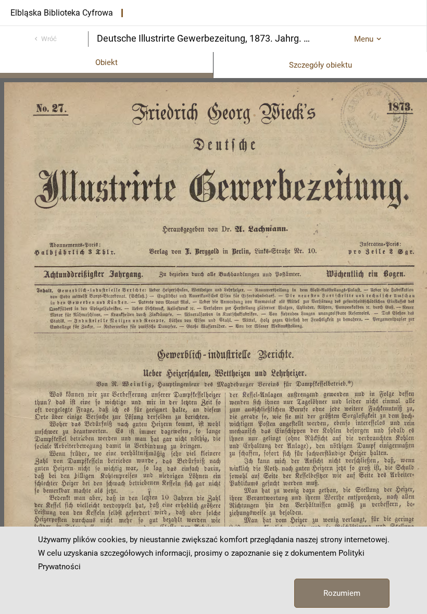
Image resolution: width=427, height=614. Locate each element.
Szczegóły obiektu (320, 65)
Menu (363, 39)
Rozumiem (341, 593)
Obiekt (106, 62)
